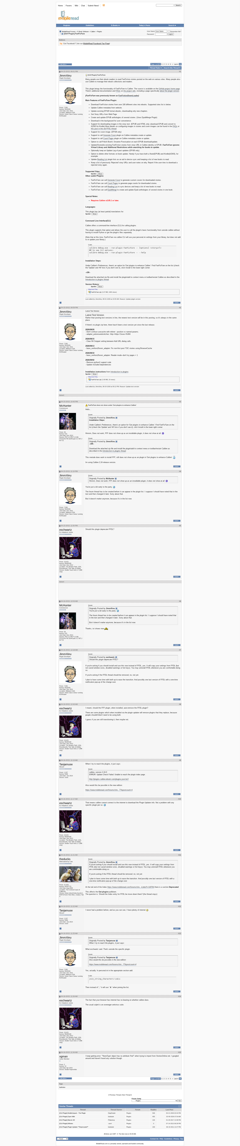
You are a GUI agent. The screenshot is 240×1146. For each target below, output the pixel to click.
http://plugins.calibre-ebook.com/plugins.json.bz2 (108, 779)
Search (171, 25)
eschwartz (65, 529)
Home (60, 6)
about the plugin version (169, 91)
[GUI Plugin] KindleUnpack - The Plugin (72, 1113)
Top (181, 1139)
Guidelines (90, 25)
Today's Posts (144, 25)
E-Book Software (83, 31)
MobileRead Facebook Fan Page (96, 44)
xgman (63, 1056)
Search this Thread (171, 68)
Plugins (99, 31)
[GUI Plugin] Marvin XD (67, 1120)
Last (176, 64)
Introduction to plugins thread (97, 279)
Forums (69, 6)
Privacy (176, 1139)
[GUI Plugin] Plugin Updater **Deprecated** (73, 1127)
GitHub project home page (169, 89)
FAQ (161, 1139)
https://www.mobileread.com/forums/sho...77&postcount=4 (108, 790)
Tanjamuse (66, 764)
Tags (61, 1084)
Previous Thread (115, 1095)
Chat (83, 6)
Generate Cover (109, 135)
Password (150, 34)
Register (66, 25)
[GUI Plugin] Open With (67, 1116)
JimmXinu (65, 75)
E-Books (114, 25)
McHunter (65, 405)
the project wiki (129, 91)
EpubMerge (112, 190)
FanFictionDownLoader (128, 96)
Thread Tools (155, 68)
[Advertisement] (120, 54)
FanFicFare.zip (96, 292)
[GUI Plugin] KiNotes (66, 1123)
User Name (151, 31)
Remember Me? (175, 31)
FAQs (118, 91)
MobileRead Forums (69, 31)
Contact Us (154, 1139)
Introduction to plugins (119, 372)
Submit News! (93, 6)
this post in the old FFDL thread (103, 129)
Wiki (76, 6)
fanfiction (62, 1087)
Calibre (93, 31)
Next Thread (126, 1095)
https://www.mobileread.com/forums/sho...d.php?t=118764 (130, 887)
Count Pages (108, 138)
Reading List (102, 159)
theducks (64, 859)
